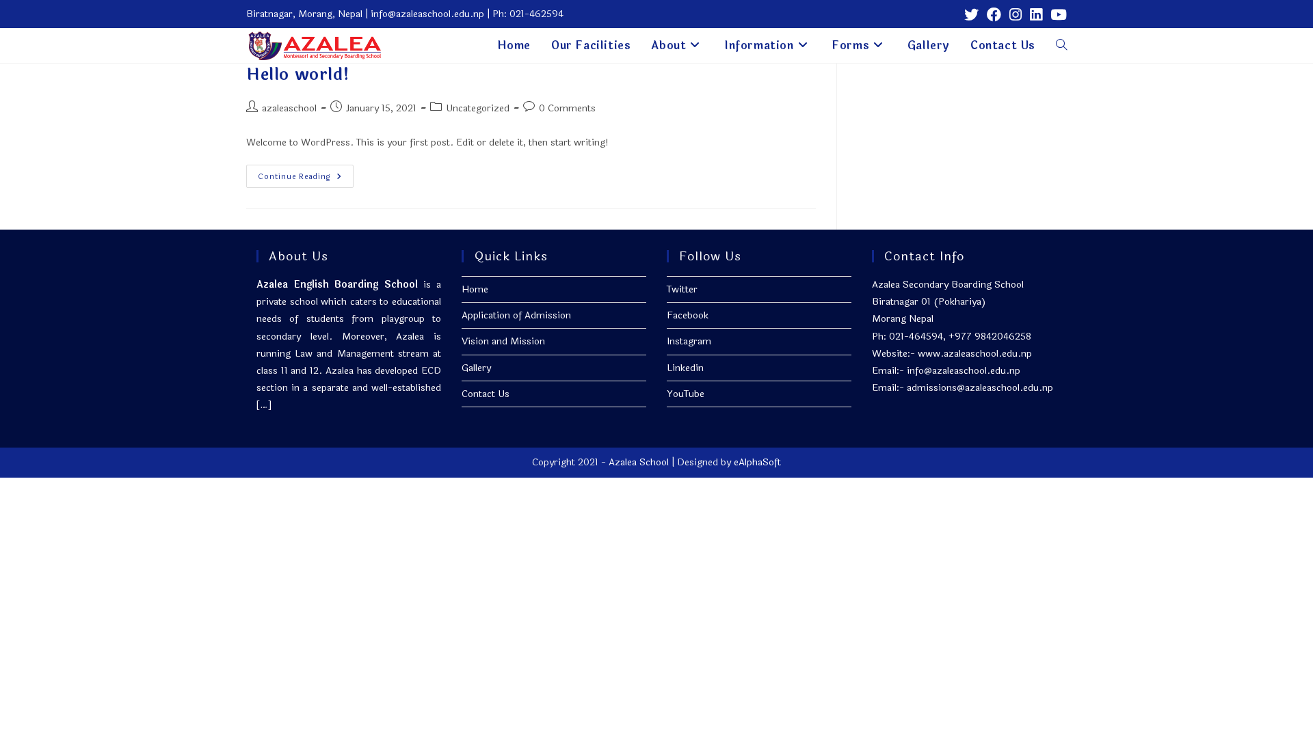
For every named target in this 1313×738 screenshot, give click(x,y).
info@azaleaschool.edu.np (963, 371)
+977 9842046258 (990, 336)
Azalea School (639, 462)
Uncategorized (477, 108)
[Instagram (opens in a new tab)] (1015, 15)
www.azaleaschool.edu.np (975, 353)
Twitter (682, 289)
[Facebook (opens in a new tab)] (994, 15)
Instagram (689, 341)
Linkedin (685, 368)
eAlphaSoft (757, 462)
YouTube (685, 394)
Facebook (687, 315)
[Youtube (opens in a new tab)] (1056, 15)
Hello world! (297, 74)
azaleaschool (289, 108)
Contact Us (485, 394)
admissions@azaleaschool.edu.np (980, 388)
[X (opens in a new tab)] (971, 15)
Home (475, 289)
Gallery (476, 368)
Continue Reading (306, 178)
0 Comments (567, 108)
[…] (263, 405)
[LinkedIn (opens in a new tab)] (1036, 15)
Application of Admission (516, 315)
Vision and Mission (503, 341)
